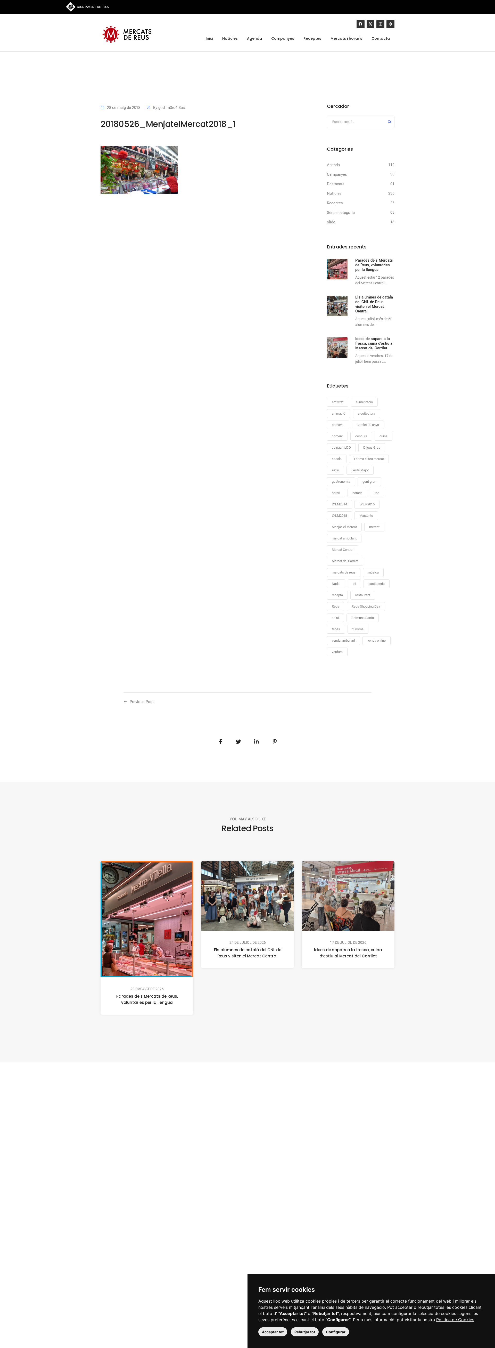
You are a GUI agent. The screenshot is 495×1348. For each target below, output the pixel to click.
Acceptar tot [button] (273, 1332)
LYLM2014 (339, 504)
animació (338, 413)
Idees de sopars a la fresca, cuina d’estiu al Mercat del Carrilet (348, 953)
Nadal (336, 584)
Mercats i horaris (346, 38)
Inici (209, 38)
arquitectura (366, 413)
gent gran (369, 481)
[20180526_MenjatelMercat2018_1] (220, 741)
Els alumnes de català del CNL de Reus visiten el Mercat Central (247, 953)
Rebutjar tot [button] (304, 1332)
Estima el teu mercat (369, 459)
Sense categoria (341, 212)
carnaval (338, 425)
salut (335, 618)
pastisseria (376, 584)
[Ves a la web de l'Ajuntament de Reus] (87, 6)
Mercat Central (342, 550)
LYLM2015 (367, 504)
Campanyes (282, 38)
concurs (361, 436)
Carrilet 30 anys (368, 425)
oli (354, 584)
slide (331, 222)
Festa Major (360, 470)
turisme (358, 629)
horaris (357, 493)
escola (337, 459)
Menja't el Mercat (344, 527)
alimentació (364, 402)
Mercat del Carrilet (345, 561)
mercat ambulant (344, 538)
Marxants (366, 516)
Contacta (381, 38)
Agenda (254, 38)
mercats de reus (344, 572)
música (373, 572)
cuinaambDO (341, 447)
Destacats (335, 184)
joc (377, 493)
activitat (337, 402)
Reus (335, 606)
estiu (335, 470)
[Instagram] (380, 24)
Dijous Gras (371, 447)
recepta (337, 595)
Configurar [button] (335, 1332)
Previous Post (142, 701)
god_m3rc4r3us (171, 107)
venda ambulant (343, 640)
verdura (337, 652)
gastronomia (341, 481)
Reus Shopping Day (366, 606)
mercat (374, 527)
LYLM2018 (339, 516)
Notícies (230, 38)
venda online (376, 640)
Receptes (312, 38)
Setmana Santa (362, 618)
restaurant (362, 595)
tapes (336, 629)
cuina (383, 436)
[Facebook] (361, 24)
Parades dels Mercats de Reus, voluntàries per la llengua (147, 999)
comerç (337, 436)
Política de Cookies (455, 1319)
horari (336, 493)
